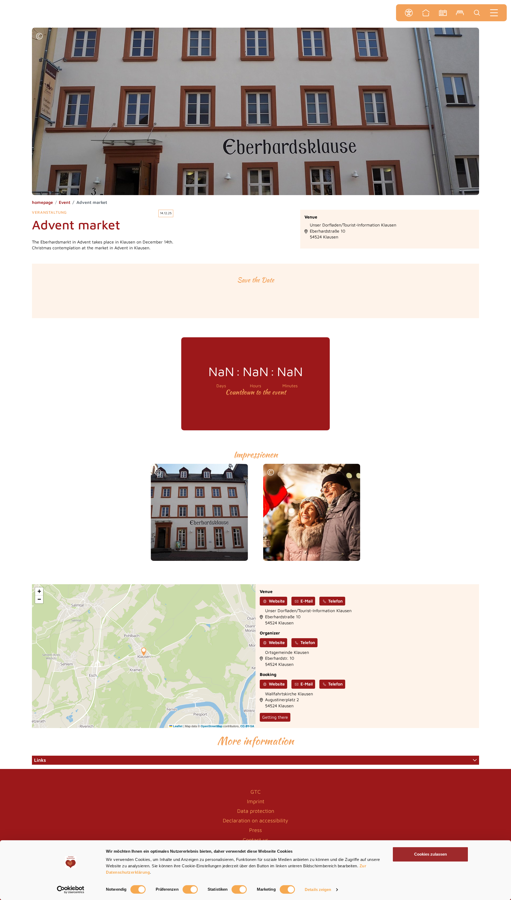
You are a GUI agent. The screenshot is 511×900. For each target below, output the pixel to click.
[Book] (460, 13)
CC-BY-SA (247, 726)
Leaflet (177, 726)
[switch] (190, 889)
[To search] (477, 13)
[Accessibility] (409, 13)
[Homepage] (426, 13)
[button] (39, 37)
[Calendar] (443, 13)
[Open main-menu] (494, 13)
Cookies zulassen (430, 854)
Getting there (275, 717)
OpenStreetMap (211, 726)
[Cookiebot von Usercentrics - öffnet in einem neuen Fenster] (70, 890)
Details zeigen (318, 889)
